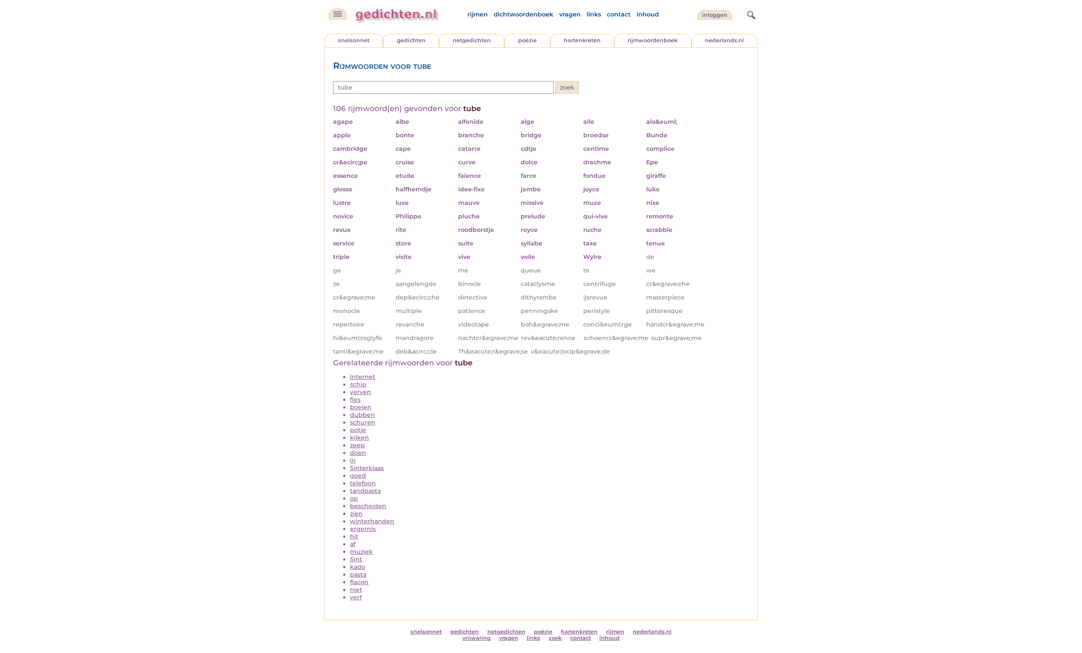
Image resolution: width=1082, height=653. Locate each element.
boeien (361, 407)
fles (355, 399)
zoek (555, 638)
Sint (356, 559)
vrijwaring (476, 638)
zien (356, 513)
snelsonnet (353, 40)
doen (358, 453)
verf (356, 597)
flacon (359, 582)
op (354, 498)
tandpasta (365, 491)
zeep (357, 445)
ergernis (363, 529)
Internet (362, 377)
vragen (570, 14)
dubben (362, 415)
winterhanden (372, 521)
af (352, 544)
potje (358, 430)
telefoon (363, 483)
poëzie (527, 40)
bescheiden (368, 506)
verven (360, 392)
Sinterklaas (367, 468)
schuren (362, 422)
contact (619, 14)
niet (356, 589)
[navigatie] (338, 13)
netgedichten (472, 40)
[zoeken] (750, 14)
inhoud (648, 14)
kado (357, 567)
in (353, 460)
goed (358, 475)
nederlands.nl (724, 40)
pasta (358, 574)
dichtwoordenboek (523, 14)
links (594, 14)
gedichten (411, 40)
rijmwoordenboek (653, 40)
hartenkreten (582, 40)
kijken (359, 437)
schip (358, 384)
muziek (361, 551)
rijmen (477, 14)
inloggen (714, 15)
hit (354, 536)
